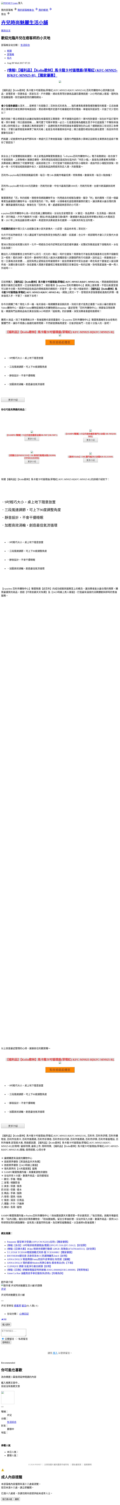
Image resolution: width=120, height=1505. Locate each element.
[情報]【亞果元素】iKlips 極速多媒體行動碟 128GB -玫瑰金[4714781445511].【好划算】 (52, 1249)
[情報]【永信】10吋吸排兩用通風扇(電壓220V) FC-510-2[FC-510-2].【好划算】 (47, 1245)
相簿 (9, 51)
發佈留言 (6, 1342)
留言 (24, 1305)
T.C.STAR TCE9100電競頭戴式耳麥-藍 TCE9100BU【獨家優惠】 (40, 1252)
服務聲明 (88, 1464)
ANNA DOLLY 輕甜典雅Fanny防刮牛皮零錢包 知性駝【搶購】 (39, 1259)
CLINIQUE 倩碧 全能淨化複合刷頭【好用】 (29, 1266)
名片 (9, 58)
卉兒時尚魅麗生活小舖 (24, 22)
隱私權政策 (76, 1464)
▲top (3, 1319)
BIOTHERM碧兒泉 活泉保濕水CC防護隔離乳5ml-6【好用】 (37, 1256)
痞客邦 (17, 1305)
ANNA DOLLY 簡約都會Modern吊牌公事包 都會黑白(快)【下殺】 (40, 1263)
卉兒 (3, 1289)
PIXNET (38, 1464)
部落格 (10, 54)
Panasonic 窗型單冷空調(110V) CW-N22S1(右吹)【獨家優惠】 (38, 1242)
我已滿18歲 (7, 1499)
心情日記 (24, 1314)
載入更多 (6, 1325)
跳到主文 (6, 30)
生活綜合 (25, 45)
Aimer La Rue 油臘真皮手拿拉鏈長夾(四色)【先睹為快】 (36, 1273)
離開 (17, 1499)
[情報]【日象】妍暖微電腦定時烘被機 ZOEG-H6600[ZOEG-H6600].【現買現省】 (48, 1270)
